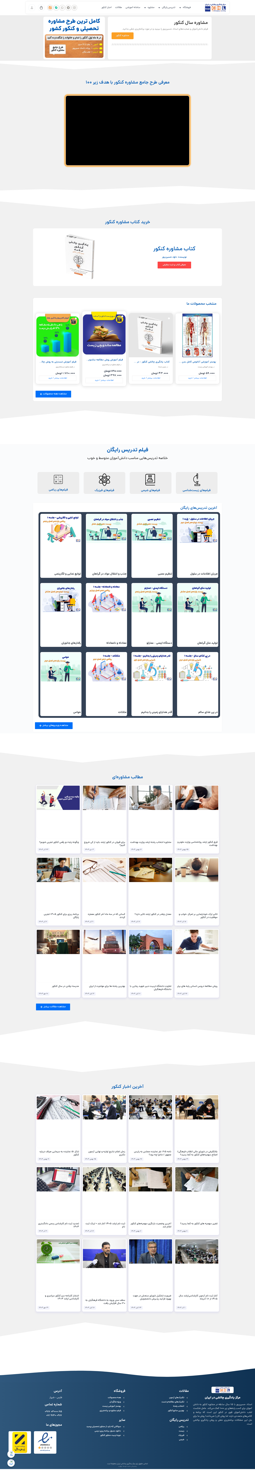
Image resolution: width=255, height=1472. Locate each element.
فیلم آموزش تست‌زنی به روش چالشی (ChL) (53, 362)
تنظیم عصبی (165, 574)
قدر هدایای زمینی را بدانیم (156, 712)
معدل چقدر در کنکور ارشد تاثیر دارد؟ (153, 914)
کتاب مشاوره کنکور (174, 249)
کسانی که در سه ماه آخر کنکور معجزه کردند (106, 916)
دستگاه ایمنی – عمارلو (159, 643)
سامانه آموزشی (133, 7)
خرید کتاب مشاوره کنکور (127, 222)
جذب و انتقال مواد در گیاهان (109, 574)
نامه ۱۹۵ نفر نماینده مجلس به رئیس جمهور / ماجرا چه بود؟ (152, 1153)
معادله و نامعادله (116, 643)
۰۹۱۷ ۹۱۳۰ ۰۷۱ (54, 1415)
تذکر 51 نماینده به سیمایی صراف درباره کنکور (59, 1153)
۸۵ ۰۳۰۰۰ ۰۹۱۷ (53, 1411)
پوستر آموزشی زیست (205, 367)
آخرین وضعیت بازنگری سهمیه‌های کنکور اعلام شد (151, 1225)
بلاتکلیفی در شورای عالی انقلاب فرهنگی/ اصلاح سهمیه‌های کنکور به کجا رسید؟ (197, 1153)
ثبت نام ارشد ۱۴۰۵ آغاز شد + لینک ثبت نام (105, 1225)
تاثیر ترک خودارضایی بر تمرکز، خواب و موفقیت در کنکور (198, 916)
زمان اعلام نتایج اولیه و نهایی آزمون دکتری (106, 1153)
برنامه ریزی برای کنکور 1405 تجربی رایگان (61, 916)
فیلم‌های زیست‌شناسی (197, 490)
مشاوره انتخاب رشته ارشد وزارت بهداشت (150, 842)
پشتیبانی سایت (132, 1466)
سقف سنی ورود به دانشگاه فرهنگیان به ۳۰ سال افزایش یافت (105, 1302)
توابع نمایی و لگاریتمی (67, 574)
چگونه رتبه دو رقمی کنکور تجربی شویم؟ (59, 842)
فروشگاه (187, 7)
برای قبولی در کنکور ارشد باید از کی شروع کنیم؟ (104, 844)
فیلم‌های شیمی (150, 490)
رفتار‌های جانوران (71, 643)
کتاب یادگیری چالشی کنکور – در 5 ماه (149, 362)
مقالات (118, 7)
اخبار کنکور (107, 7)
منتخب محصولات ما (201, 304)
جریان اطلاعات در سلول (204, 574)
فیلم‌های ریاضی (58, 490)
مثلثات (122, 712)
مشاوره (151, 7)
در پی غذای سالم (208, 712)
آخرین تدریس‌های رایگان (198, 508)
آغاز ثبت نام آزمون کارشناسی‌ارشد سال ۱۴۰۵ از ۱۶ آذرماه (198, 1297)
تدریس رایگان (168, 7)
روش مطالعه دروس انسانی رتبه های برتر (197, 986)
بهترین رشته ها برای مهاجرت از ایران (107, 986)
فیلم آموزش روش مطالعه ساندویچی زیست (100, 360)
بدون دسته (162, 367)
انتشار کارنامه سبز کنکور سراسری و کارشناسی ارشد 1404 (62, 1297)
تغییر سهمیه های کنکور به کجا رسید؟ (199, 1224)
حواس (77, 712)
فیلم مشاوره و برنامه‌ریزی (111, 365)
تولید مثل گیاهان (207, 643)
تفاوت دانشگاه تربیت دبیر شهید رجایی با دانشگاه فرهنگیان (150, 988)
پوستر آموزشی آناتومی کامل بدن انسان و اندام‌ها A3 (189, 362)
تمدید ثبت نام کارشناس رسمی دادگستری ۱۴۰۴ (58, 1225)
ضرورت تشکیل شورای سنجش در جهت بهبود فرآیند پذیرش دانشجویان (152, 1297)
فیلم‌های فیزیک (104, 490)
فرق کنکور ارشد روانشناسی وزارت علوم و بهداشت (197, 844)
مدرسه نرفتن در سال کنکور (65, 986)
